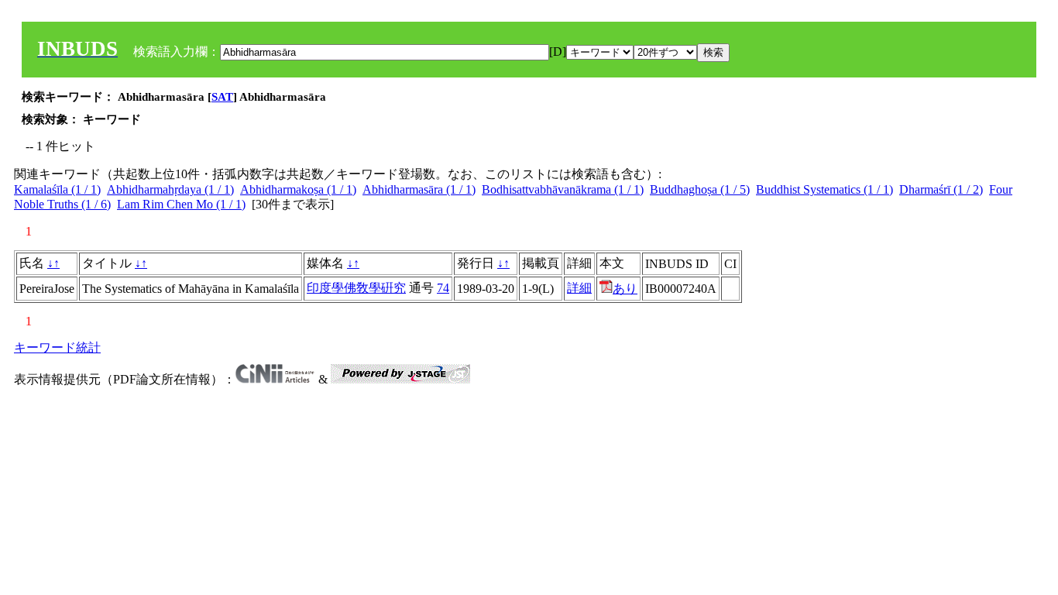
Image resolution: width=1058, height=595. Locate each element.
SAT (222, 97)
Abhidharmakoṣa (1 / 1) (298, 189)
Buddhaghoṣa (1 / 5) (700, 189)
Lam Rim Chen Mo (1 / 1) (181, 204)
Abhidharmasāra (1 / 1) (419, 189)
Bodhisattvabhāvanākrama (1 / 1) (563, 189)
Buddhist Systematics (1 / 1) (824, 189)
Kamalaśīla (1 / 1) (57, 189)
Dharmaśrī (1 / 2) (941, 189)
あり (625, 288)
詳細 (579, 287)
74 (443, 287)
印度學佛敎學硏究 (356, 287)
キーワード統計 (57, 347)
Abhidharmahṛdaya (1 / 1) (170, 189)
